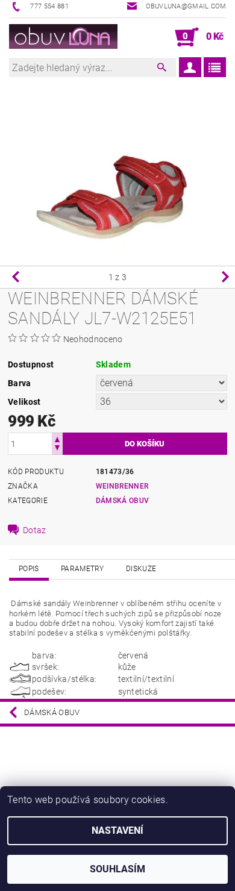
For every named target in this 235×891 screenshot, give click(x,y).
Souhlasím (117, 869)
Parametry (82, 568)
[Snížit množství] (57, 449)
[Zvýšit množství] (57, 438)
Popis (29, 568)
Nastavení (117, 830)
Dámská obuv (122, 500)
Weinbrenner (122, 486)
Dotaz (34, 530)
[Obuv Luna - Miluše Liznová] (63, 37)
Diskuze (141, 568)
